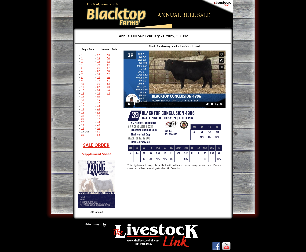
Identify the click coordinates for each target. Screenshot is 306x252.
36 (98, 84)
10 (82, 84)
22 (82, 122)
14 (82, 96)
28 (98, 58)
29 (98, 61)
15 (82, 100)
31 (98, 68)
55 (108, 61)
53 (108, 55)
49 (98, 125)
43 (98, 106)
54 (108, 58)
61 (108, 81)
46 (98, 116)
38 (98, 90)
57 (108, 68)
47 (98, 119)
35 (98, 81)
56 (108, 65)
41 (98, 100)
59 (108, 74)
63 (108, 87)
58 (108, 71)
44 (98, 109)
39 (98, 93)
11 (82, 87)
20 (82, 116)
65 (108, 93)
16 (82, 103)
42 (98, 103)
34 (98, 77)
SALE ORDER (96, 145)
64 (108, 90)
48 (98, 122)
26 (82, 135)
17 (82, 106)
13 (82, 93)
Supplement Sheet (96, 154)
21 (82, 119)
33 (98, 74)
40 (98, 96)
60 (108, 77)
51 (98, 132)
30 (98, 65)
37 (98, 87)
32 (98, 71)
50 (98, 128)
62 (108, 84)
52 (98, 135)
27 (98, 55)
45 (98, 112)
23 (82, 125)
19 (82, 112)
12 (82, 90)
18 (82, 109)
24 (82, 128)
